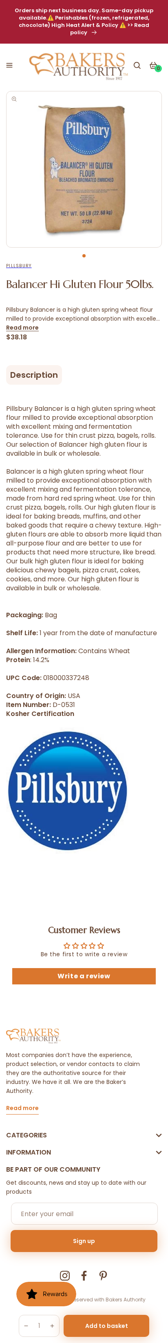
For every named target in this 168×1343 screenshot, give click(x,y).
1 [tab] (84, 255)
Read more (22, 328)
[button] (9, 65)
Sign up (84, 1241)
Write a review (83, 976)
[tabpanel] (84, 169)
